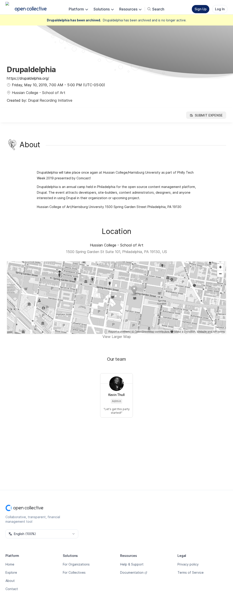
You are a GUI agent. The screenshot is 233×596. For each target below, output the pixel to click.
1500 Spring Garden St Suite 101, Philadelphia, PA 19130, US (116, 251)
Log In (220, 9)
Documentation (132, 572)
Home (9, 564)
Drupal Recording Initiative (50, 100)
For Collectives (74, 572)
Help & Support (132, 564)
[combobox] (41, 533)
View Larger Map (116, 336)
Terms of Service (190, 572)
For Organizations (76, 564)
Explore (11, 572)
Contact (11, 589)
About (10, 581)
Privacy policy (188, 564)
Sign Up (201, 9)
